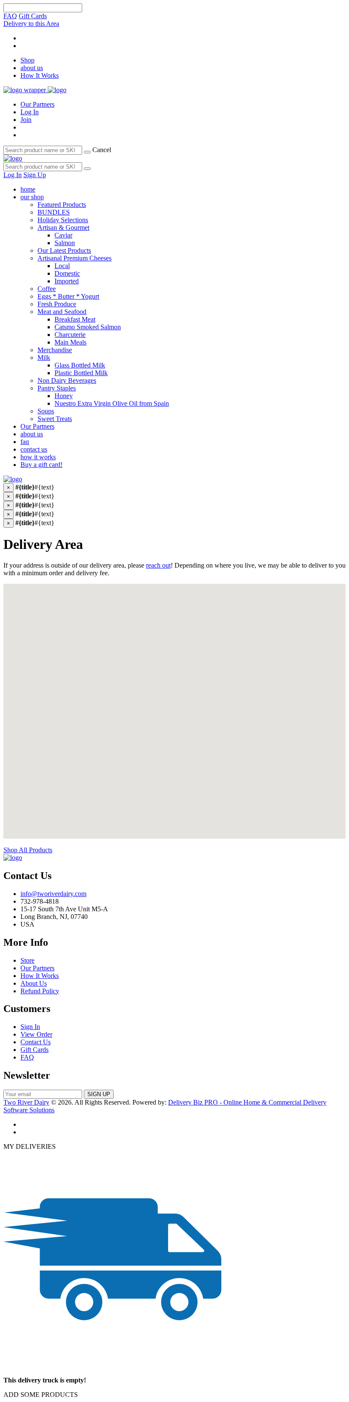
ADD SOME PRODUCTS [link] (40, 1394)
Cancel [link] (101, 149)
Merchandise (54, 349)
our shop (32, 197)
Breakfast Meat (74, 319)
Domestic (67, 273)
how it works (38, 457)
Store (27, 960)
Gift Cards (33, 16)
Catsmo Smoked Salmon (87, 327)
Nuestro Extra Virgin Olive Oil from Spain (111, 403)
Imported (66, 281)
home (27, 189)
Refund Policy (39, 991)
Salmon (64, 242)
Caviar (63, 235)
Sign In (30, 1026)
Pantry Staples (56, 388)
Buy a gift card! (41, 464)
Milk (43, 357)
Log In (29, 112)
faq (24, 441)
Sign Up (34, 174)
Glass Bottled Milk (79, 365)
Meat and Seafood (61, 311)
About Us (33, 983)
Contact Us (35, 1042)
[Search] (87, 152)
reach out (158, 565)
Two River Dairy (26, 1102)
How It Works (39, 75)
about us (31, 67)
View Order (36, 1034)
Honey (63, 395)
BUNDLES (53, 212)
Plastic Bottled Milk (81, 372)
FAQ (10, 16)
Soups (45, 411)
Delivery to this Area (31, 23)
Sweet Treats (54, 418)
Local (62, 265)
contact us (33, 449)
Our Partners (37, 104)
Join (25, 119)
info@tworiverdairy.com (53, 893)
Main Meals (70, 342)
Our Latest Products (64, 250)
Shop (27, 60)
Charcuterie (70, 334)
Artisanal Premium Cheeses (74, 258)
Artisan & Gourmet (63, 227)
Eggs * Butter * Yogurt (68, 296)
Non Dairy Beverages (66, 380)
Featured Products (61, 204)
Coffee (46, 288)
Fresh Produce (56, 304)
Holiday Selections (62, 219)
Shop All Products (27, 850)
